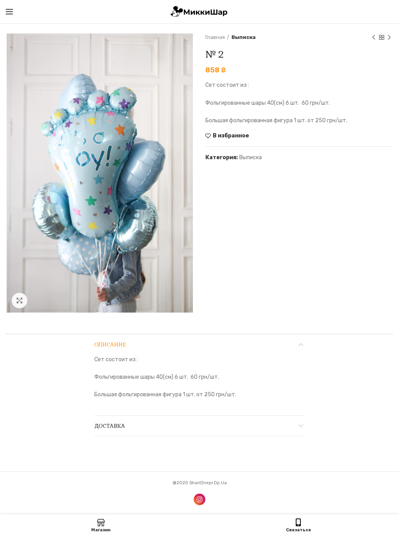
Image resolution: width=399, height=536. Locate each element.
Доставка (109, 425)
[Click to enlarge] (19, 300)
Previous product (374, 37)
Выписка (243, 37)
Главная (215, 37)
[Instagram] (199, 499)
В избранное (231, 136)
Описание (110, 344)
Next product (389, 37)
